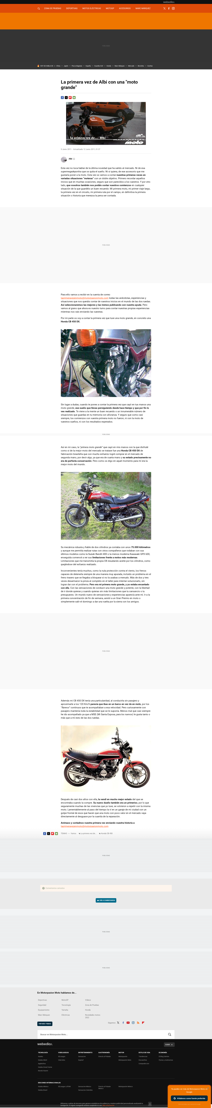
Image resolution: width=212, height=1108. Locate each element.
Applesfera (42, 1063)
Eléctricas (66, 1015)
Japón (66, 66)
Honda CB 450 (107, 833)
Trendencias (143, 1056)
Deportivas (72, 8)
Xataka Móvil (42, 1060)
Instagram (173, 8)
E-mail (74, 97)
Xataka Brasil (42, 1090)
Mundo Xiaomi (43, 1071)
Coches (150, 66)
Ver (107, 900)
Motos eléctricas (91, 8)
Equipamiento (43, 1010)
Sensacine (82, 1056)
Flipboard (70, 97)
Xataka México (43, 1086)
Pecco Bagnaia (77, 66)
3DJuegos (61, 1056)
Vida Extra (61, 1060)
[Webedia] (169, 1)
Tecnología (66, 1005)
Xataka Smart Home (45, 1067)
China (58, 66)
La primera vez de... (88, 833)
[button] (71, 158)
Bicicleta (141, 66)
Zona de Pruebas (52, 8)
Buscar (169, 1034)
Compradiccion (144, 1063)
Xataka (40, 1056)
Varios (73, 833)
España (88, 66)
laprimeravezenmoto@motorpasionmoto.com (84, 298)
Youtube (128, 1022)
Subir (167, 1044)
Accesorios (125, 8)
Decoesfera (143, 1060)
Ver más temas (45, 1024)
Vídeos (88, 1000)
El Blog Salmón (164, 1056)
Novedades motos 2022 (92, 1016)
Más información (108, 1105)
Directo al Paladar (104, 1056)
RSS (138, 1022)
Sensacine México (84, 1086)
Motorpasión (123, 1056)
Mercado (131, 66)
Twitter (164, 8)
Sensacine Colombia (85, 1090)
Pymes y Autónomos (166, 1060)
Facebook (168, 8)
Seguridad (42, 1005)
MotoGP (110, 8)
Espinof (81, 1060)
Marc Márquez (143, 8)
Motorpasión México (126, 1086)
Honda (108, 66)
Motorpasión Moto (125, 1060)
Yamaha (65, 1010)
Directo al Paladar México (104, 1087)
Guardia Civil (98, 66)
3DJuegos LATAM (64, 1086)
